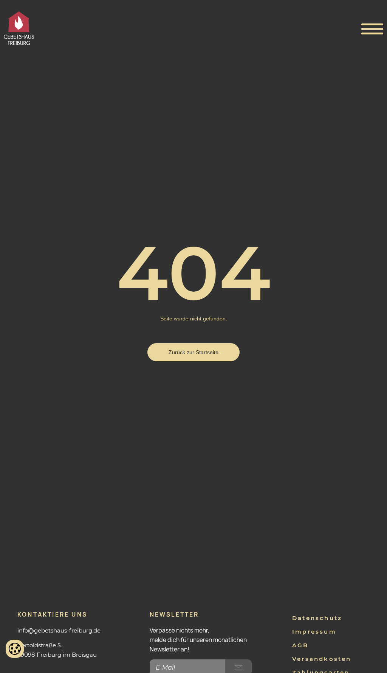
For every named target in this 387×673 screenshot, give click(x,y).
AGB (300, 645)
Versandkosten (321, 658)
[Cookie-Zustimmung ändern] (15, 649)
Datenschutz (317, 618)
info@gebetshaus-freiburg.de (59, 630)
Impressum (314, 631)
